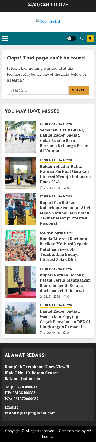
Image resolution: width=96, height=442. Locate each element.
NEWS (67, 124)
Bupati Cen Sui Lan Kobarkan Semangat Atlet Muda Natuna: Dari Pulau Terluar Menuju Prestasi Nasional (65, 213)
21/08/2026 (52, 333)
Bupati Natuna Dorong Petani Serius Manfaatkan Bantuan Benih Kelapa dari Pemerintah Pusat (65, 282)
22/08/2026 (52, 188)
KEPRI (44, 124)
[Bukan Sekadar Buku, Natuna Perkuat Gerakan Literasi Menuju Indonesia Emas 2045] (20, 173)
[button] (5, 38)
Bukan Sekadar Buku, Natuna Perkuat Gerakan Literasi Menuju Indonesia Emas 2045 (65, 174)
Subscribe (90, 38)
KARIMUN (47, 233)
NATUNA (55, 124)
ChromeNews (70, 430)
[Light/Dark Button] (71, 38)
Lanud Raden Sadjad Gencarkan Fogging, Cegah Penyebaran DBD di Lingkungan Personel (65, 319)
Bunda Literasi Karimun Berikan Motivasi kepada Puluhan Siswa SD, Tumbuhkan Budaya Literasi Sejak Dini (64, 249)
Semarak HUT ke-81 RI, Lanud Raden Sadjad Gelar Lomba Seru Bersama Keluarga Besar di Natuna (64, 141)
